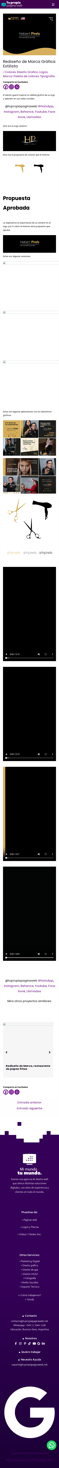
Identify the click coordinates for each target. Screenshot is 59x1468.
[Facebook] (5, 86)
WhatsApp (45, 106)
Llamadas (33, 117)
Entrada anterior (29, 1102)
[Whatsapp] (16, 86)
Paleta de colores (26, 76)
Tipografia (47, 76)
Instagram (11, 112)
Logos (43, 72)
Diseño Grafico (27, 72)
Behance (27, 112)
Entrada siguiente (29, 1108)
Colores (10, 72)
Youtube (41, 112)
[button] (6, 1052)
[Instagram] (11, 86)
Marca (7, 76)
